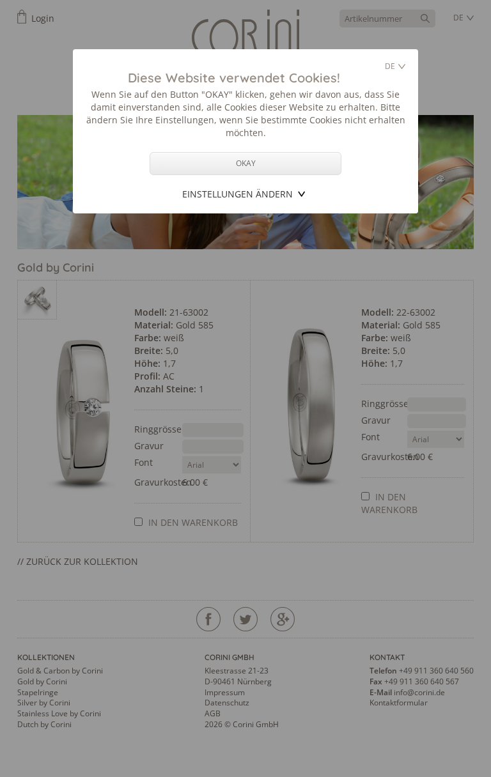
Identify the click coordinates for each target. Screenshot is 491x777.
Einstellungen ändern (237, 194)
